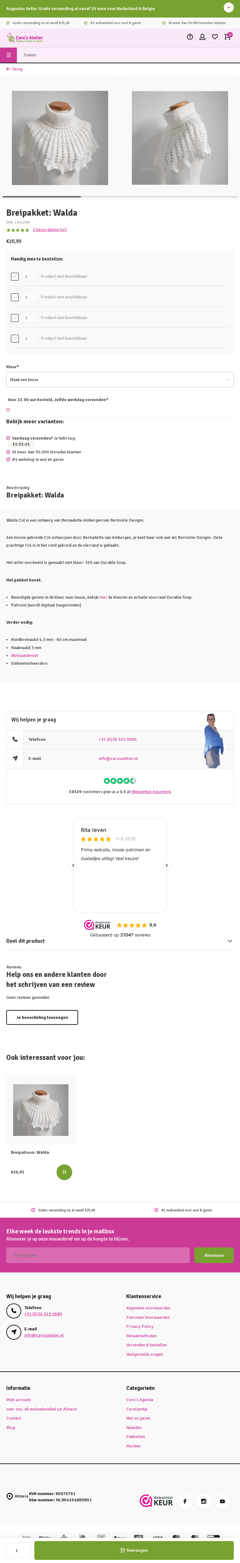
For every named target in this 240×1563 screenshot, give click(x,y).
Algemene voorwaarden (148, 1308)
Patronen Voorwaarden (148, 1317)
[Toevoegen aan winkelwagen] (64, 1172)
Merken (133, 1446)
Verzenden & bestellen (146, 1345)
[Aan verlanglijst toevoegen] (8, 410)
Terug (17, 69)
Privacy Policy (140, 1326)
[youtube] (222, 1501)
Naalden (134, 1427)
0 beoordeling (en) (50, 229)
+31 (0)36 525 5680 (118, 739)
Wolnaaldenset (24, 655)
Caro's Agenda (139, 1399)
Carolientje (137, 1409)
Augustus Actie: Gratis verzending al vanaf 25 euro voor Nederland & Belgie (80, 8)
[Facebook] (185, 1501)
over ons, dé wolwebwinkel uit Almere (41, 1409)
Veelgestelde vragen (144, 1354)
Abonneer (214, 1255)
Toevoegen (137, 1550)
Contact (13, 1418)
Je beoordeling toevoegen (42, 1017)
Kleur (12, 366)
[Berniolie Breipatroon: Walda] (40, 1110)
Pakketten (135, 1436)
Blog (10, 1427)
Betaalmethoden (141, 1336)
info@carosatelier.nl (118, 758)
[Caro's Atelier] (25, 37)
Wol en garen (138, 1418)
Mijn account (18, 1399)
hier (104, 597)
